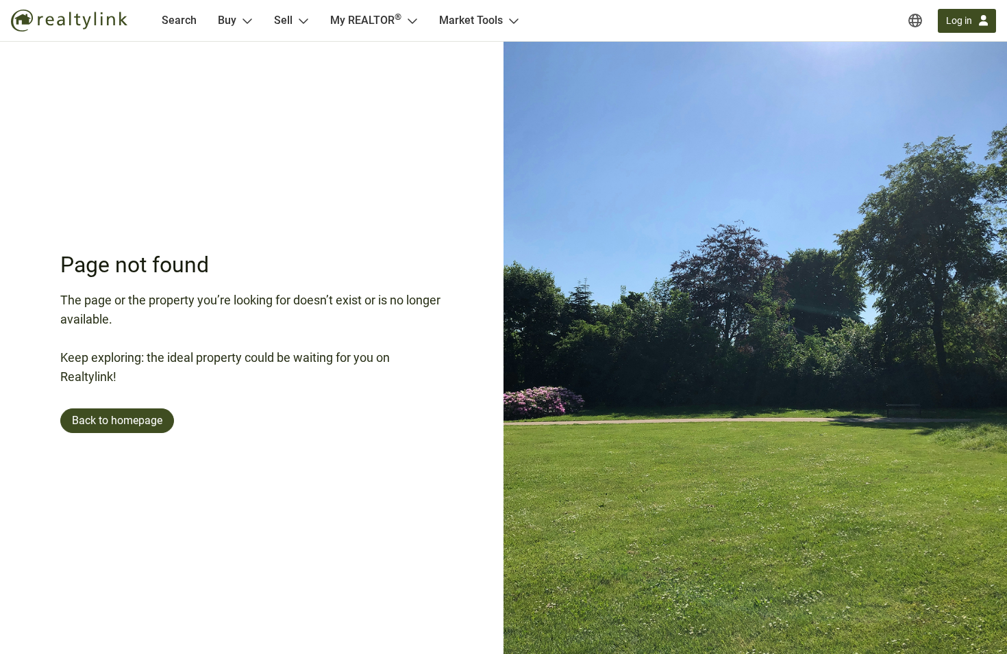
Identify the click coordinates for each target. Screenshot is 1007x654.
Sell (283, 20)
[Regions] (915, 20)
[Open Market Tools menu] (513, 20)
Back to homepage (117, 420)
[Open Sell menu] (303, 20)
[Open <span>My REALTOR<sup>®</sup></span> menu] (412, 20)
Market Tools (471, 20)
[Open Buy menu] (247, 20)
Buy (227, 20)
